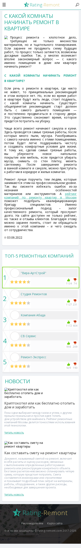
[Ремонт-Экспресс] (15, 357)
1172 (68, 325)
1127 (68, 304)
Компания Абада (33, 315)
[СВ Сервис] (15, 336)
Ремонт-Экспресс (33, 357)
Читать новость (14, 432)
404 (75, 325)
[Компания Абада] (15, 315)
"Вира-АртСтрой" (33, 273)
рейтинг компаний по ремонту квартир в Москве (40, 195)
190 (75, 368)
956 (68, 347)
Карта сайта (55, 523)
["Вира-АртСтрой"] (15, 273)
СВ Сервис (28, 336)
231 (75, 304)
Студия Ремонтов (34, 294)
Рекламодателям (32, 523)
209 (75, 347)
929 (68, 368)
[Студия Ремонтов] (15, 294)
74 (75, 283)
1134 (68, 283)
